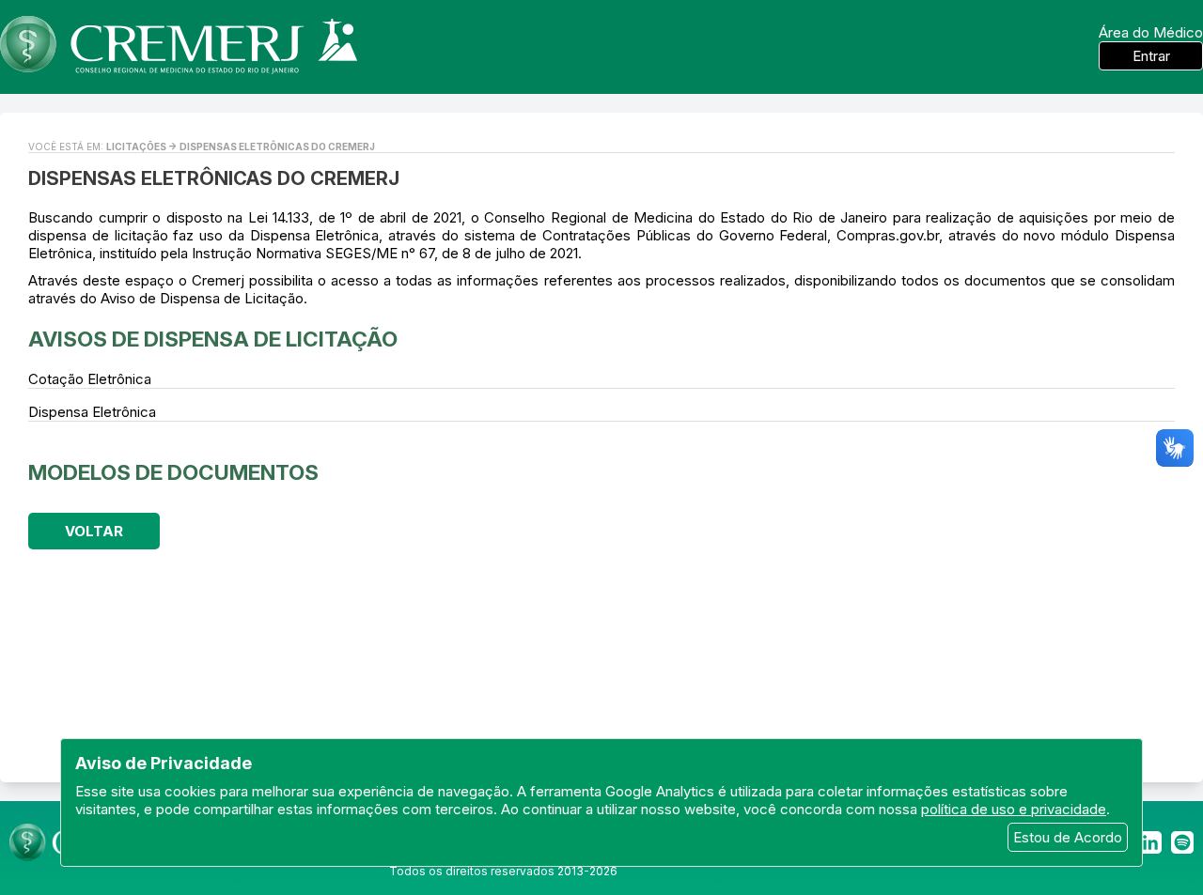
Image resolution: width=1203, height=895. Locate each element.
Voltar (94, 531)
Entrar (1151, 56)
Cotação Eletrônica (89, 379)
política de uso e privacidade (1013, 809)
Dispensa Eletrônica (92, 412)
